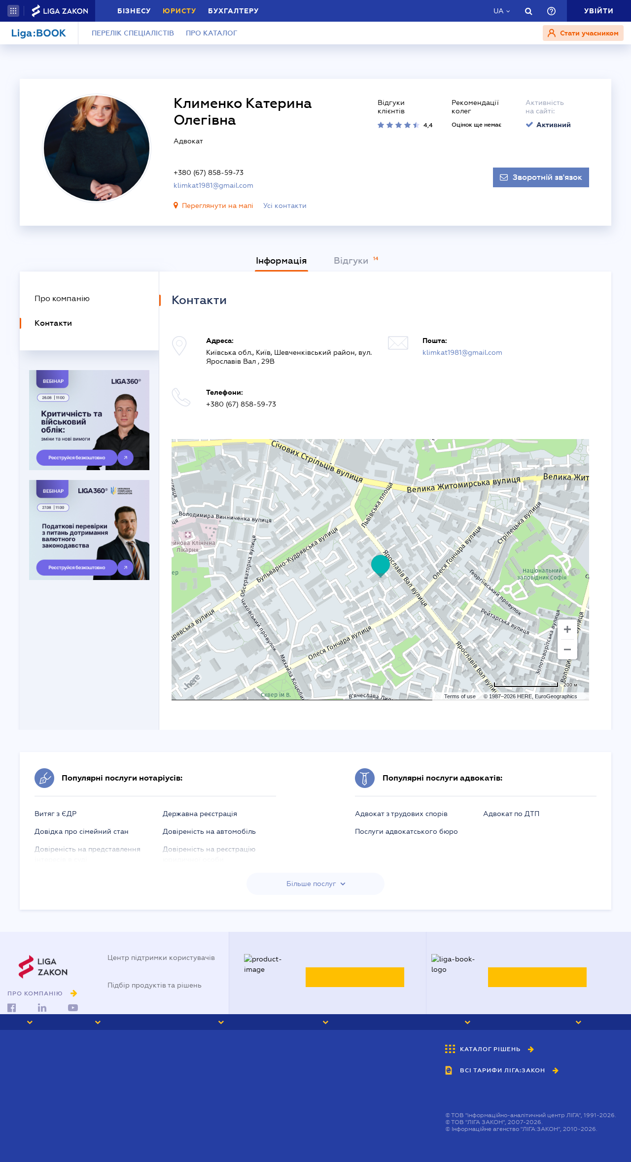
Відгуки (352, 261)
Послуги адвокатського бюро (406, 831)
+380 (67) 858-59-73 (209, 172)
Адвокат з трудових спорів (401, 814)
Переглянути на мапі (217, 205)
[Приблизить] (567, 629)
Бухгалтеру (233, 11)
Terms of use (460, 696)
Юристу (179, 11)
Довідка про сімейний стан (82, 831)
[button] (13, 11)
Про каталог (212, 33)
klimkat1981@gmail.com (213, 185)
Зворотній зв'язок (547, 177)
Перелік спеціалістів (133, 33)
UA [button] (498, 11)
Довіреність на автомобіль (209, 831)
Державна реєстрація (200, 814)
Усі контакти (285, 205)
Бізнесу (134, 11)
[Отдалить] (567, 649)
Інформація (281, 261)
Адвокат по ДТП (511, 814)
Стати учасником (588, 33)
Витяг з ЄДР (55, 814)
